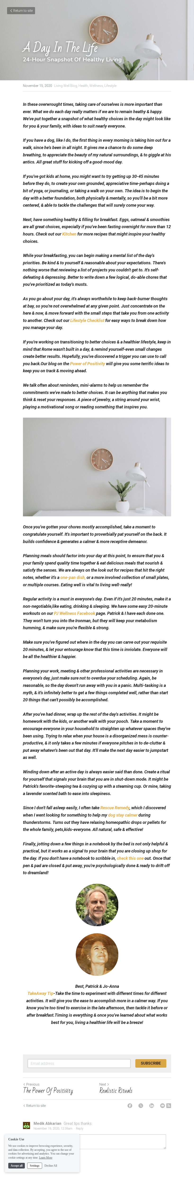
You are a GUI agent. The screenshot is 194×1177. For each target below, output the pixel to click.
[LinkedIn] (151, 1105)
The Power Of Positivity (48, 1090)
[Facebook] (130, 1105)
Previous (33, 1084)
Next (102, 1084)
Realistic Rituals (115, 1090)
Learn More (45, 1157)
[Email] (162, 1105)
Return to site (23, 11)
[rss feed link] (168, 1105)
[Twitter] (140, 1105)
